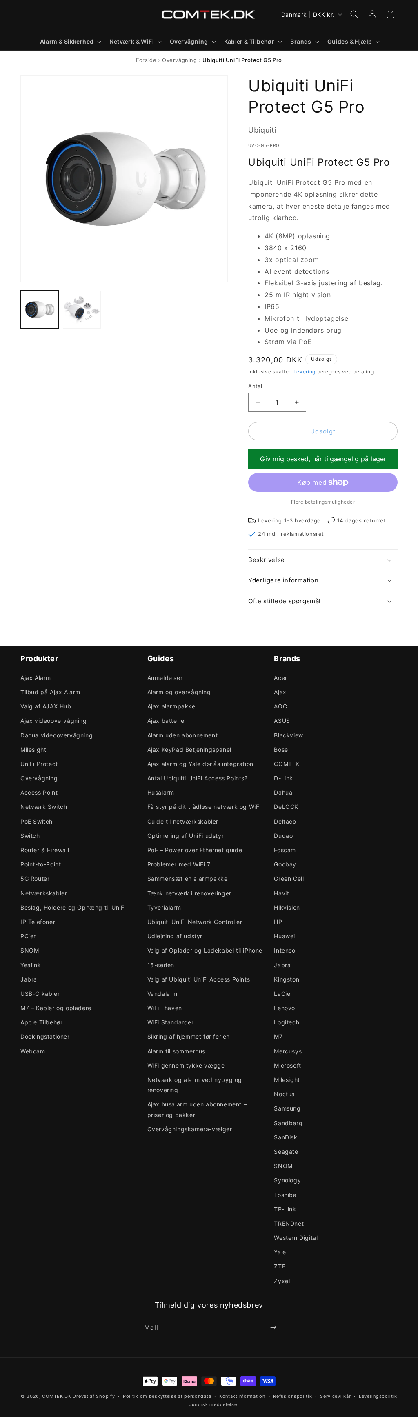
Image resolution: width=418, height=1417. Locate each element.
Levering (304, 372)
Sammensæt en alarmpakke (187, 878)
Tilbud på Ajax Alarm (50, 692)
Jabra (28, 979)
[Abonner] (273, 1327)
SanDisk (285, 1137)
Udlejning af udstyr (174, 936)
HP (278, 921)
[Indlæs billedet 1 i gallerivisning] (39, 310)
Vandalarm (162, 993)
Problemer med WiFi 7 (179, 864)
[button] (70, 41)
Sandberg (288, 1122)
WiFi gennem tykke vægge (186, 1065)
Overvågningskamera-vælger (189, 1129)
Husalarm (160, 792)
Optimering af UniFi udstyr (185, 835)
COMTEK (287, 763)
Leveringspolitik (378, 1396)
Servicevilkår (335, 1396)
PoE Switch (36, 821)
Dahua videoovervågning (56, 735)
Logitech (286, 1022)
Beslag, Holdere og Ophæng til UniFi (73, 907)
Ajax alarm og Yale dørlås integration (200, 763)
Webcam (32, 1051)
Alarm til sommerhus (176, 1051)
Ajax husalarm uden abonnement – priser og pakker (197, 1109)
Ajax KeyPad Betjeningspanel (189, 749)
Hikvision (287, 907)
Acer (280, 677)
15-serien (160, 965)
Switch (30, 835)
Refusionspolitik (292, 1396)
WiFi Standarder (170, 1022)
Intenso (284, 950)
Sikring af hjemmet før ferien (188, 1036)
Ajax (280, 692)
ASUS (282, 720)
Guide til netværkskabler (182, 821)
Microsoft (287, 1065)
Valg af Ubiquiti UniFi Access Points (198, 979)
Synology (287, 1180)
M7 (278, 1036)
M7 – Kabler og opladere (55, 1007)
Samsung (287, 1108)
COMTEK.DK (56, 1396)
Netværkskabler (43, 893)
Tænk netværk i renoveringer (189, 893)
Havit (281, 893)
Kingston (286, 979)
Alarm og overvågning (179, 692)
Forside (146, 60)
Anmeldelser (165, 677)
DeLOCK (286, 806)
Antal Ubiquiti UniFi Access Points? (197, 778)
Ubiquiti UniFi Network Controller (194, 921)
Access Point (39, 792)
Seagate (286, 1151)
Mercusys (288, 1051)
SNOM (29, 950)
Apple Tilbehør (41, 1022)
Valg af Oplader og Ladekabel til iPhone (204, 950)
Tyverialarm (164, 907)
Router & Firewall (44, 849)
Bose (281, 749)
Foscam (285, 849)
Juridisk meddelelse (213, 1404)
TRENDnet (289, 1223)
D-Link (283, 778)
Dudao (283, 835)
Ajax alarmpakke (171, 706)
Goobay (285, 864)
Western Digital (296, 1237)
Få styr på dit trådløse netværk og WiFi (204, 806)
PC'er (28, 936)
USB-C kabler (40, 993)
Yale (280, 1251)
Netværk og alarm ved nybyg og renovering (194, 1084)
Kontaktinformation (242, 1396)
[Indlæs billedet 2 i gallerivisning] (82, 310)
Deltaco (285, 821)
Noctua (284, 1094)
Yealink (30, 965)
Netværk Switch (43, 806)
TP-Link (285, 1209)
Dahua (283, 792)
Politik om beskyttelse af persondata (167, 1396)
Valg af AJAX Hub (45, 706)
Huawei (284, 936)
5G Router (34, 878)
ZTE (279, 1266)
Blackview (288, 735)
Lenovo (284, 1007)
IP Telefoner (37, 921)
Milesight (33, 749)
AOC (280, 706)
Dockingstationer (45, 1036)
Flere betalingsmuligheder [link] (323, 502)
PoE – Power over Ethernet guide (194, 849)
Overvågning (179, 60)
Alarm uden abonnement (182, 735)
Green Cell (289, 878)
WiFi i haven (164, 1007)
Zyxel (282, 1280)
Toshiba (285, 1194)
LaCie (282, 993)
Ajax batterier (167, 720)
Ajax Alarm (35, 677)
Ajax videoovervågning (53, 720)
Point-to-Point (40, 864)
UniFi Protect (39, 763)
